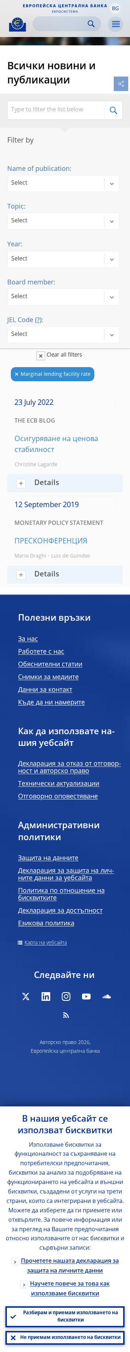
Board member (30, 282)
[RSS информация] (66, 1015)
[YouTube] (86, 996)
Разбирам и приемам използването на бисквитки (70, 1317)
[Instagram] (66, 996)
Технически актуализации (58, 784)
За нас (28, 639)
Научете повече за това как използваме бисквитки (70, 1289)
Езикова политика (46, 923)
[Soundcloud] (106, 996)
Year (14, 244)
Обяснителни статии (50, 664)
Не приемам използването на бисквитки (70, 1337)
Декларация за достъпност (60, 911)
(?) (38, 320)
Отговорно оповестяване (58, 796)
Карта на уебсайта (46, 942)
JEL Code (24, 320)
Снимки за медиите (48, 677)
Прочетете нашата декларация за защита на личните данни (70, 1266)
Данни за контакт (45, 690)
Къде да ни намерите (51, 702)
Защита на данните (48, 858)
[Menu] (115, 24)
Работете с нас (41, 652)
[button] (115, 8)
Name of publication (38, 169)
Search (91, 23)
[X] (25, 996)
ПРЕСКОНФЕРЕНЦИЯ (50, 541)
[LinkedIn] (46, 996)
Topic (15, 207)
